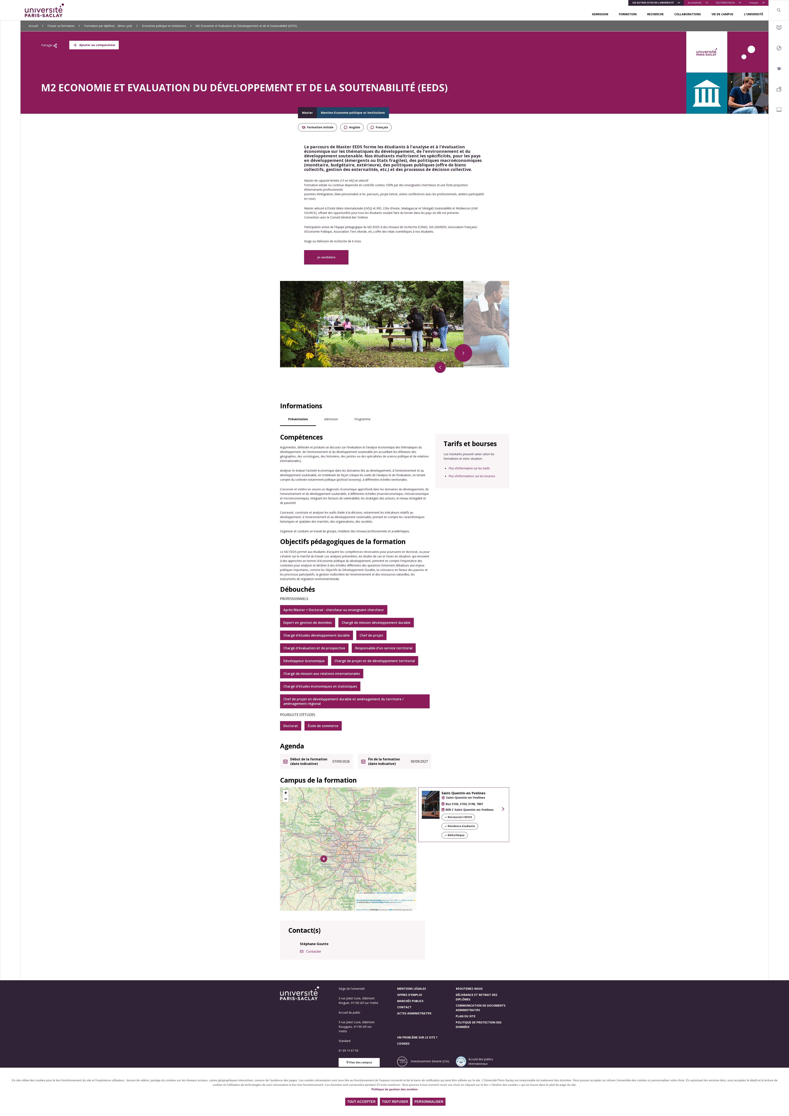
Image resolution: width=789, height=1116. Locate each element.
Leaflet (360, 893)
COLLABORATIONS (687, 14)
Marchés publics (410, 1001)
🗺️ (357, 902)
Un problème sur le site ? (417, 1037)
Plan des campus (360, 1062)
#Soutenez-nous (469, 989)
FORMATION (628, 14)
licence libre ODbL (391, 900)
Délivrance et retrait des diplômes (476, 997)
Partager (47, 45)
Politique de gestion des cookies (394, 1089)
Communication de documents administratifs (480, 1007)
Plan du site (465, 1016)
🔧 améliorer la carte (406, 900)
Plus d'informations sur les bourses (472, 476)
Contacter (313, 951)
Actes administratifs (414, 1013)
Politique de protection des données (479, 1024)
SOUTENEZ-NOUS (725, 2)
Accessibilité (694, 2)
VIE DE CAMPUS (722, 14)
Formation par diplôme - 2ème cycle (108, 26)
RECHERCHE (655, 14)
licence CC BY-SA (362, 909)
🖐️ (414, 900)
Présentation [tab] (298, 419)
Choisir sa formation (61, 26)
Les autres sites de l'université (653, 2)
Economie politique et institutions (164, 26)
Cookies (403, 1043)
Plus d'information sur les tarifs (469, 468)
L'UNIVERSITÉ (753, 14)
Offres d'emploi (409, 995)
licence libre (397, 902)
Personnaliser (428, 1101)
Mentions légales (411, 989)
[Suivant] (463, 353)
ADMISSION (600, 14)
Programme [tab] (362, 419)
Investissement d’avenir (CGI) (429, 1061)
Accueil (33, 26)
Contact (404, 1007)
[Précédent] (440, 367)
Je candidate (326, 257)
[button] (323, 858)
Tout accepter (361, 1101)
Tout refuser (395, 1101)
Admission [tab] (331, 419)
